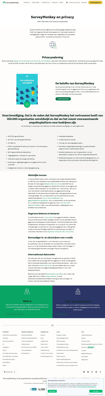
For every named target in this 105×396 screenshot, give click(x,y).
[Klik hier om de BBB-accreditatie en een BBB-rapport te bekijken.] (33, 390)
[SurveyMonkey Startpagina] (11, 3)
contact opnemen (50, 276)
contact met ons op (45, 265)
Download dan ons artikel (54, 274)
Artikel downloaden (63, 99)
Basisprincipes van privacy (53, 184)
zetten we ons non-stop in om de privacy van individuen (32, 61)
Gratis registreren (95, 2)
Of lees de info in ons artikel (64, 232)
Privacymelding (81, 386)
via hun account (49, 217)
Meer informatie (62, 314)
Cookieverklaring (91, 386)
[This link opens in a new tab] (84, 372)
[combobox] (10, 372)
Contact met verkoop (74, 2)
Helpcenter (50, 232)
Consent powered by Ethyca (95, 394)
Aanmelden (84, 2)
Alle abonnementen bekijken (15, 314)
